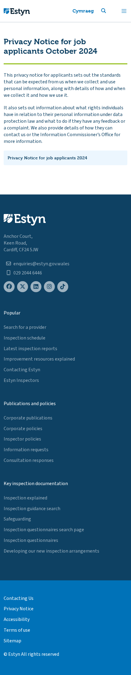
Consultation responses (29, 460)
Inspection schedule (24, 338)
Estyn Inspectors (21, 380)
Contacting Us (19, 598)
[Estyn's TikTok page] (62, 287)
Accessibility (17, 619)
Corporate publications (28, 418)
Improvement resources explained (39, 359)
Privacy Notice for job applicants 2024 (47, 157)
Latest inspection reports (30, 348)
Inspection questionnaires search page (44, 529)
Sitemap (12, 640)
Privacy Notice (19, 608)
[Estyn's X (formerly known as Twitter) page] (22, 287)
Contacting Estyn (22, 369)
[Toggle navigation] (124, 11)
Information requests (26, 449)
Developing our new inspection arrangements (51, 551)
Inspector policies (22, 439)
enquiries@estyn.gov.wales (41, 263)
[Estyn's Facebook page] (9, 287)
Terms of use (17, 630)
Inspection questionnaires (31, 540)
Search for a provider (25, 327)
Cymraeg (83, 11)
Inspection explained (25, 498)
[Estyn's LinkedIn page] (36, 287)
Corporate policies (23, 428)
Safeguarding (17, 519)
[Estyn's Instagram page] (49, 287)
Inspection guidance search (32, 508)
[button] (111, 11)
